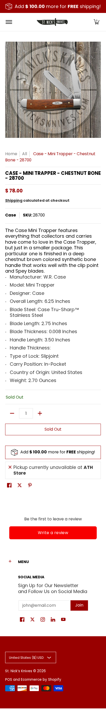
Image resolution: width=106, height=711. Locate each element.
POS (8, 679)
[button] (96, 22)
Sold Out (53, 429)
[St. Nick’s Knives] (52, 22)
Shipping (13, 200)
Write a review (53, 533)
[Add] (40, 413)
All (24, 154)
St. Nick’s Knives (18, 671)
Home (11, 154)
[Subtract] (12, 413)
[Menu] (8, 22)
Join (79, 605)
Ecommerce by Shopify (41, 679)
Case (10, 215)
